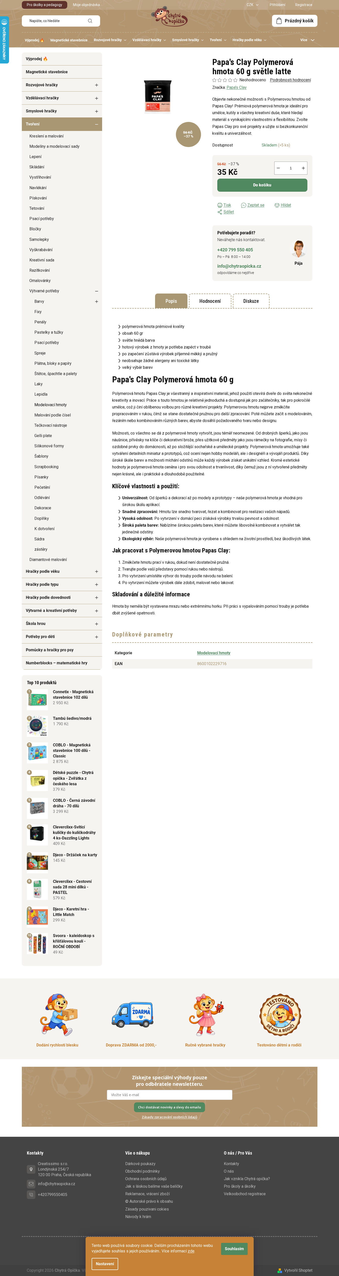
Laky (38, 384)
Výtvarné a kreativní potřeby (51, 610)
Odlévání (42, 497)
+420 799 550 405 (235, 249)
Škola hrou (35, 623)
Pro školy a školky (240, 1186)
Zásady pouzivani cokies (147, 1209)
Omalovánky (40, 280)
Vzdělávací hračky (42, 98)
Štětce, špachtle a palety (55, 373)
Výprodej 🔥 (37, 58)
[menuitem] (34, 40)
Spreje (40, 353)
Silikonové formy (49, 446)
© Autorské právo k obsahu (149, 1201)
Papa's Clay (237, 87)
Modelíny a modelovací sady (54, 146)
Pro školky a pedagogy (44, 5)
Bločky (35, 229)
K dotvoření (44, 528)
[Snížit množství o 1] (278, 168)
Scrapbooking (46, 466)
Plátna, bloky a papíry (53, 363)
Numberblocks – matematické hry (56, 663)
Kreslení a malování (46, 136)
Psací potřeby (41, 218)
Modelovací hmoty (50, 404)
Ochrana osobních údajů (146, 1178)
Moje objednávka (86, 5)
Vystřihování (40, 177)
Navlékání (37, 187)
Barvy (39, 301)
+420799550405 (52, 1194)
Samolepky (39, 239)
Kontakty (231, 1163)
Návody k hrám (138, 1216)
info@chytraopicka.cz (239, 266)
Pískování (38, 198)
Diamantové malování (48, 559)
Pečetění (42, 487)
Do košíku (262, 185)
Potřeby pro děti (40, 636)
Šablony (41, 456)
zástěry (40, 549)
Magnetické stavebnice (47, 71)
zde (191, 1251)
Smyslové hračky (41, 111)
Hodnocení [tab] (210, 301)
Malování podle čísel (52, 415)
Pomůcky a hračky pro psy (50, 650)
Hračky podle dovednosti (48, 597)
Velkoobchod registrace (245, 1193)
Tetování (36, 208)
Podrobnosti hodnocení (290, 80)
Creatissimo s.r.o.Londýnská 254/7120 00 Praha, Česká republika (64, 1169)
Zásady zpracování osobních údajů (169, 1117)
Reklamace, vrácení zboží (147, 1193)
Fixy (38, 311)
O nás (229, 1171)
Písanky (41, 477)
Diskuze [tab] (251, 301)
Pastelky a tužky (48, 332)
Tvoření (32, 124)
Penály (40, 322)
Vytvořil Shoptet (298, 1270)
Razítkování (39, 270)
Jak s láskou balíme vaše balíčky (154, 1186)
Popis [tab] (171, 301)
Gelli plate (43, 435)
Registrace (303, 5)
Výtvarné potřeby (44, 291)
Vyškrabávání (40, 249)
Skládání (36, 167)
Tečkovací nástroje (50, 425)
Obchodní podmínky (142, 1171)
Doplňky (41, 518)
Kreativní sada (41, 260)
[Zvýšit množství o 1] (303, 168)
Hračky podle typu (42, 584)
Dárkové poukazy (140, 1163)
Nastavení (105, 1263)
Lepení (35, 156)
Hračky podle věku (42, 571)
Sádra (39, 539)
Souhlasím (234, 1248)
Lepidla (40, 394)
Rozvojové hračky (42, 85)
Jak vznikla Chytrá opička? (247, 1178)
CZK (250, 5)
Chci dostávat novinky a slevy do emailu (169, 1107)
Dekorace (42, 508)
